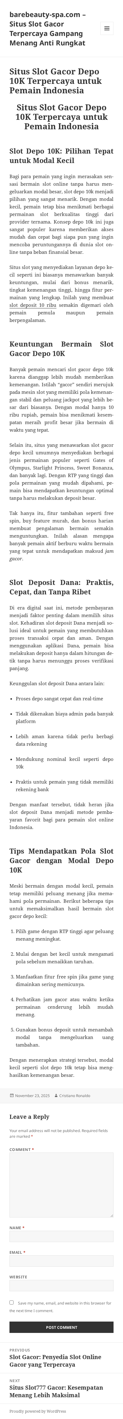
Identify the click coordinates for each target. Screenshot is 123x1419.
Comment (21, 1149)
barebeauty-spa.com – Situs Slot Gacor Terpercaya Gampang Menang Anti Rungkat (47, 28)
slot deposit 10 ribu (32, 305)
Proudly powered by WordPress (37, 1411)
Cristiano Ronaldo (74, 1095)
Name (17, 1227)
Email (17, 1252)
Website (18, 1277)
